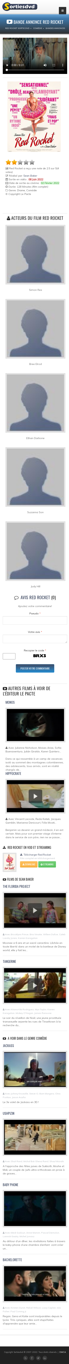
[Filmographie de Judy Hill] (35, 552)
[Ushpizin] (35, 1138)
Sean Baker (30, 175)
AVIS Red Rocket (35, 597)
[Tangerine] (35, 987)
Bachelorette (12, 1259)
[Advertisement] (27, 204)
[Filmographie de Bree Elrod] (35, 330)
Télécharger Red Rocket (37, 854)
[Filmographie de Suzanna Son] (35, 478)
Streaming (48, 864)
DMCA (62, 1352)
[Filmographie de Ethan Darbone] (35, 404)
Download (29, 864)
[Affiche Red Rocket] (34, 116)
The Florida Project (16, 886)
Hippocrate (13, 773)
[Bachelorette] (35, 1285)
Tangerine (9, 961)
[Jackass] (35, 1071)
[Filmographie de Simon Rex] (35, 256)
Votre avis (35, 632)
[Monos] (35, 726)
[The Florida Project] (35, 912)
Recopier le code (35, 650)
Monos (10, 702)
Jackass (8, 1045)
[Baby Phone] (35, 1210)
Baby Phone (10, 1184)
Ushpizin (8, 1113)
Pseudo (35, 613)
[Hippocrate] (35, 797)
